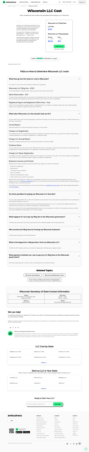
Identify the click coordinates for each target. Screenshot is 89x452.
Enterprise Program (59, 433)
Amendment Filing (40, 433)
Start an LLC (82, 2)
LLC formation (15, 187)
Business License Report (27, 181)
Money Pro (38, 429)
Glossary (74, 431)
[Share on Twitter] (13, 327)
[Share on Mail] (18, 327)
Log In (11, 420)
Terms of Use (75, 425)
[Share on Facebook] (16, 327)
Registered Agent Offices (60, 437)
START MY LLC (59, 46)
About (56, 418)
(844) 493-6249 (66, 2)
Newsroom (57, 425)
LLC (18, 6)
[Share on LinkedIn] (11, 327)
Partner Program (58, 429)
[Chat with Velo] (86, 449)
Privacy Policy (76, 427)
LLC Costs (38, 431)
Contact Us (75, 423)
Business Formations (12, 6)
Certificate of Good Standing (42, 435)
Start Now (58, 404)
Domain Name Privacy (41, 437)
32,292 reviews (47, 58)
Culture (56, 423)
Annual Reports (39, 425)
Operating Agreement (41, 423)
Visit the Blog (57, 427)
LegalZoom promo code (52, 185)
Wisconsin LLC (24, 6)
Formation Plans (39, 418)
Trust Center (75, 429)
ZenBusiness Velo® (40, 427)
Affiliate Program (58, 431)
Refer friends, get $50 (59, 435)
